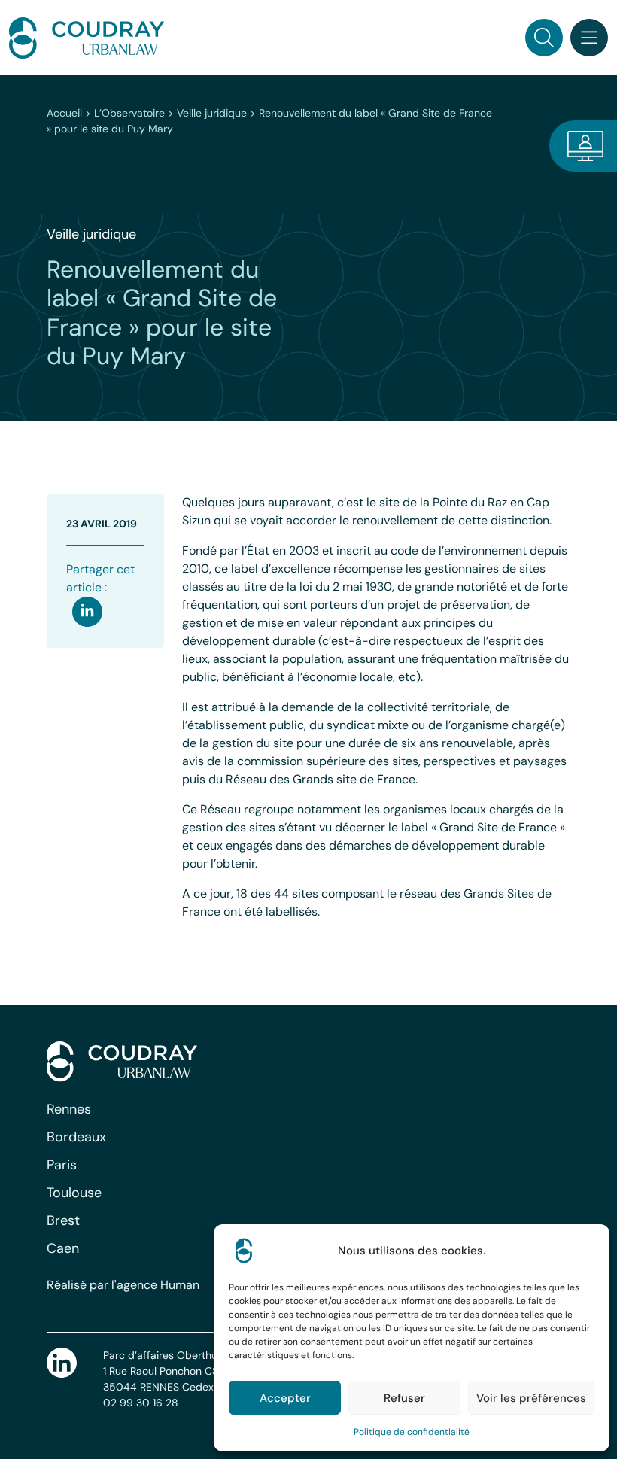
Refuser (404, 1398)
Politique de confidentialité (412, 1432)
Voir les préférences (531, 1398)
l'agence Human (155, 1285)
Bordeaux (76, 1137)
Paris (62, 1165)
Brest (63, 1220)
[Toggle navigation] (589, 37)
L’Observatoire (129, 113)
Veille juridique (212, 113)
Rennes (69, 1109)
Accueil (64, 113)
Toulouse (74, 1193)
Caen (63, 1248)
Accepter (285, 1398)
